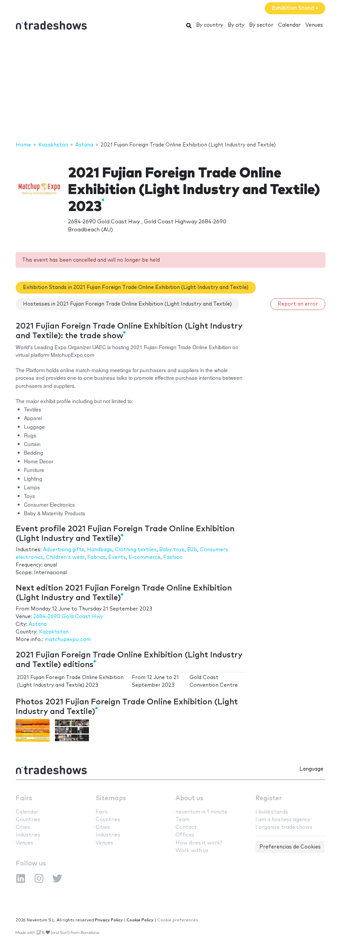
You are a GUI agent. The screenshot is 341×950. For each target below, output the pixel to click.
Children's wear (65, 557)
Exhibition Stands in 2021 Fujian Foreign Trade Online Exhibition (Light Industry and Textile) (135, 287)
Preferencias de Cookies (290, 846)
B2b (192, 549)
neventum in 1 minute (201, 812)
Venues (314, 25)
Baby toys (171, 549)
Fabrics (96, 557)
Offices (184, 834)
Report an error (298, 304)
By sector (261, 25)
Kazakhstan (54, 631)
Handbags (99, 549)
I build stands (271, 812)
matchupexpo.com (68, 639)
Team (182, 819)
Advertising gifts (63, 549)
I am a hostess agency (282, 819)
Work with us (191, 850)
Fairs (24, 798)
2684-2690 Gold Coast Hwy (68, 616)
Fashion (172, 557)
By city (236, 25)
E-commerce (145, 557)
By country (209, 25)
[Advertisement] (170, 87)
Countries (28, 819)
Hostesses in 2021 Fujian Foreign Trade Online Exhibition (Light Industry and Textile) (127, 304)
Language (311, 769)
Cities (23, 827)
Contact (186, 827)
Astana (38, 624)
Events (117, 557)
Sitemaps (111, 798)
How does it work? (198, 842)
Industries (28, 834)
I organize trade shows (283, 827)
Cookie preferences (177, 920)
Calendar (289, 25)
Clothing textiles (136, 549)
